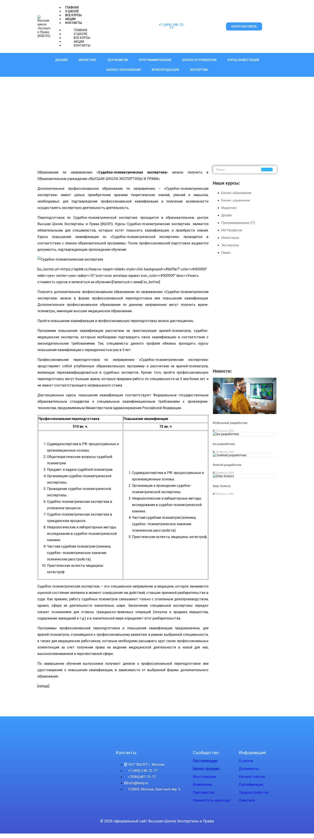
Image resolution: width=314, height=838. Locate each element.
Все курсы (73, 15)
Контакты (73, 23)
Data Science (222, 486)
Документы (249, 769)
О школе (246, 761)
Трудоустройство (254, 792)
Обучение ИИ (117, 60)
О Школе (72, 11)
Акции (70, 19)
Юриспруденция (165, 69)
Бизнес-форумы (206, 769)
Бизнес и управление (199, 60)
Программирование (155, 60)
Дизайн (61, 60)
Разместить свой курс (211, 800)
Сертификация (251, 784)
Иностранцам (204, 776)
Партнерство (204, 792)
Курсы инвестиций (243, 60)
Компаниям (202, 784)
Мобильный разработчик (230, 422)
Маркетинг (88, 60)
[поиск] (267, 169)
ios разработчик (224, 444)
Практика (247, 800)
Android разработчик (227, 464)
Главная (72, 7)
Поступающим (205, 761)
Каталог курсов (252, 776)
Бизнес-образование (123, 69)
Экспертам (199, 69)
